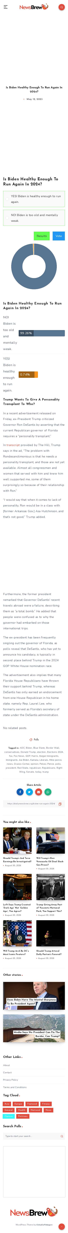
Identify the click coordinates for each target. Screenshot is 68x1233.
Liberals (44, 759)
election (41, 752)
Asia (7, 1104)
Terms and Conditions (15, 1087)
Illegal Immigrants (48, 756)
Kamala (34, 759)
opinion (35, 763)
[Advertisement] (34, 47)
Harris (34, 756)
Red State (22, 767)
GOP (28, 756)
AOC (22, 747)
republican (35, 767)
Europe (18, 1104)
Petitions (23, 1116)
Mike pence (55, 759)
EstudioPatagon (44, 1224)
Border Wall (52, 747)
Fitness (46, 1104)
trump (46, 771)
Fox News (19, 756)
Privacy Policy (10, 1079)
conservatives (11, 752)
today (38, 771)
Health (21, 1110)
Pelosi (43, 763)
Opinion (9, 1116)
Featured (32, 1104)
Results (42, 236)
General (9, 1110)
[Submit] (62, 1136)
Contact (7, 1072)
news (10, 763)
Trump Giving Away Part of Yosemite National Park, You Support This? (49, 908)
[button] (37, 199)
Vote (59, 236)
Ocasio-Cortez (21, 763)
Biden (29, 747)
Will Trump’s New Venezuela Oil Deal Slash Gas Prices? (49, 861)
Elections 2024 (55, 752)
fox (10, 756)
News (48, 1110)
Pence (50, 763)
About (6, 1065)
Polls (36, 740)
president (11, 767)
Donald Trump (28, 752)
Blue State (39, 747)
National (35, 1110)
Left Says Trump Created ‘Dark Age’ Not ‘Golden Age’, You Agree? (17, 908)
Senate (30, 771)
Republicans (48, 767)
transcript (13, 445)
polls (58, 763)
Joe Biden (24, 759)
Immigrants (12, 759)
